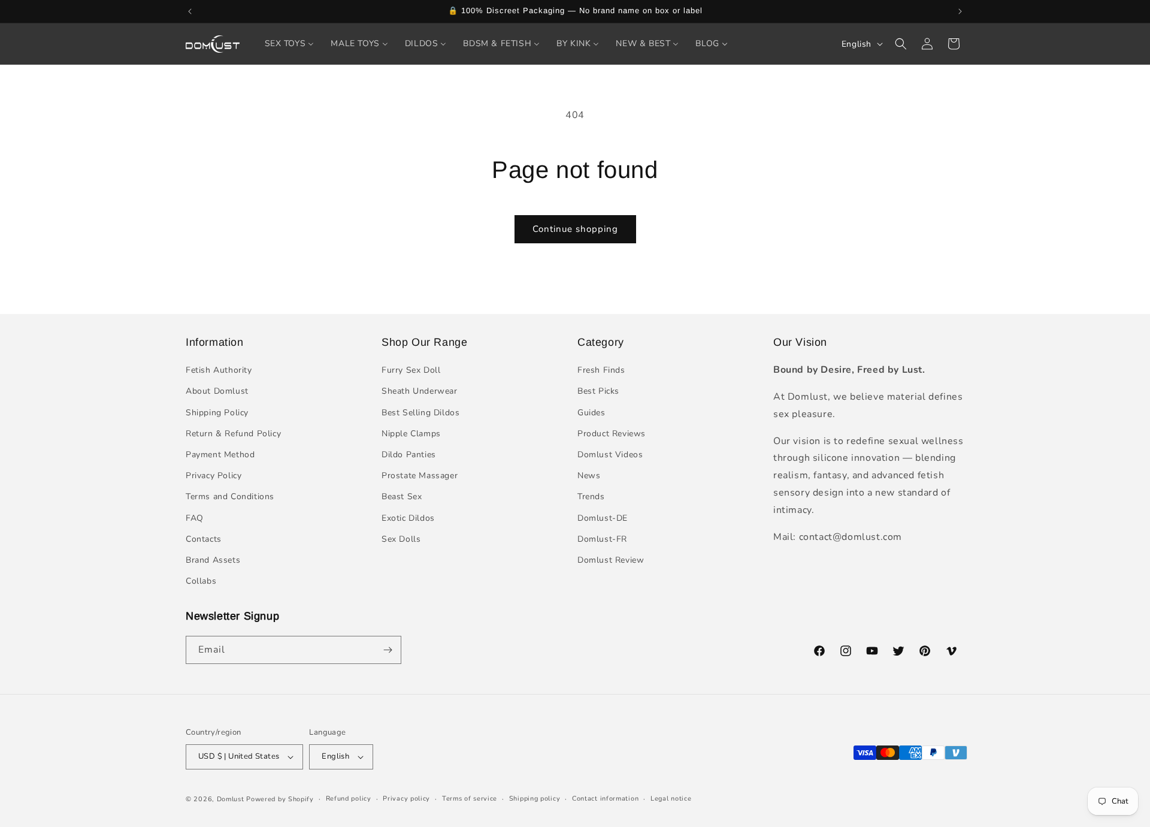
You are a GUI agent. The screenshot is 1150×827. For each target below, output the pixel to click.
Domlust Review (610, 560)
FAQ (195, 518)
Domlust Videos (610, 454)
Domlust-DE (602, 518)
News (588, 475)
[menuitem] (289, 43)
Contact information (605, 798)
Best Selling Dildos (420, 412)
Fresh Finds (601, 370)
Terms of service (469, 798)
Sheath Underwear (420, 391)
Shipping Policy (217, 412)
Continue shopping (575, 229)
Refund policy (348, 798)
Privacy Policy (213, 475)
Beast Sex (402, 496)
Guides (591, 412)
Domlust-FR (602, 539)
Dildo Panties (409, 454)
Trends (591, 496)
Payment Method (220, 454)
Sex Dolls (401, 539)
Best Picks (598, 391)
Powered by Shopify (280, 799)
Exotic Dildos (408, 518)
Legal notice (670, 798)
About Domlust (217, 391)
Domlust (230, 799)
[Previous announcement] (190, 11)
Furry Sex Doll (411, 370)
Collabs (201, 581)
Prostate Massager (420, 475)
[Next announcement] (960, 11)
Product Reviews (611, 433)
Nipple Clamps (411, 433)
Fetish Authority (219, 370)
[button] (901, 44)
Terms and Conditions (230, 496)
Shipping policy (535, 798)
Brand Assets (213, 560)
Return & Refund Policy (233, 433)
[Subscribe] (387, 650)
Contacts (204, 539)
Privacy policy (406, 798)
